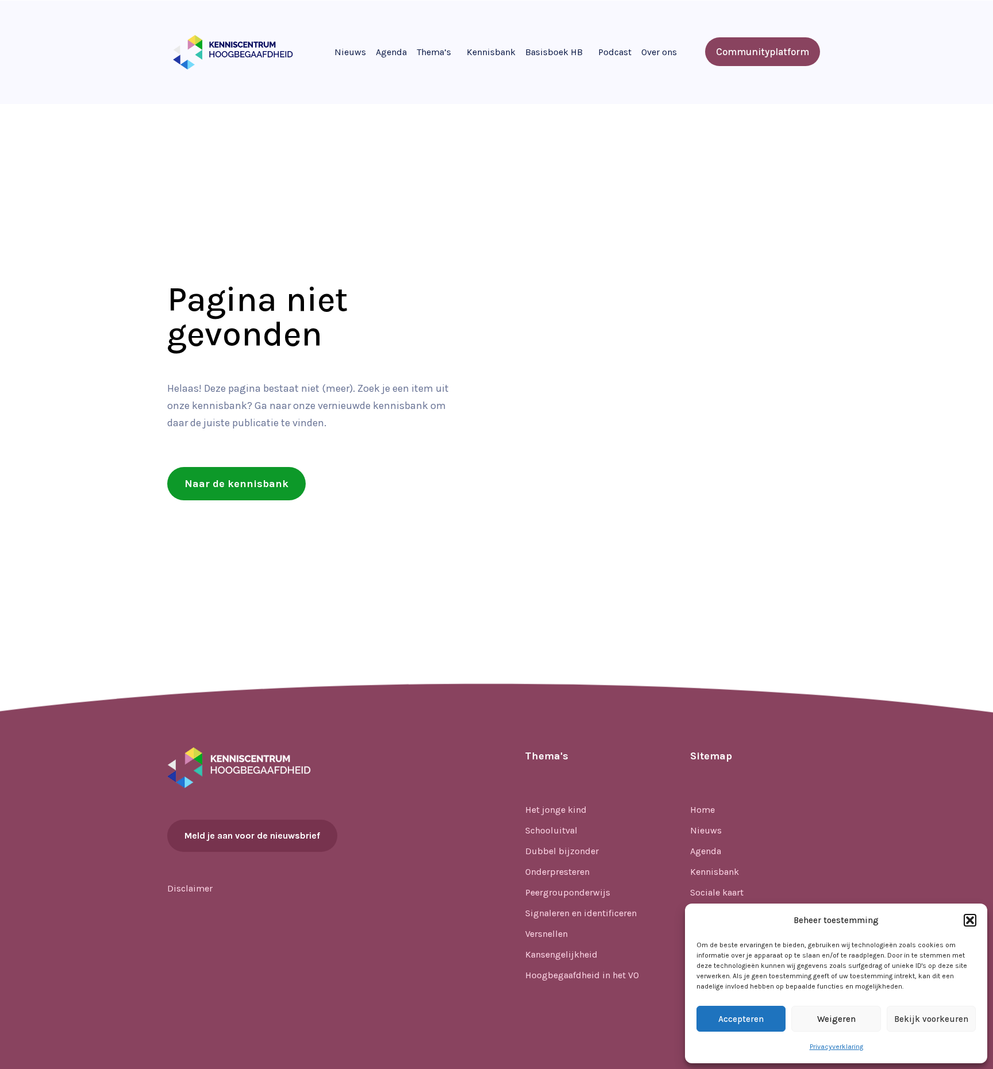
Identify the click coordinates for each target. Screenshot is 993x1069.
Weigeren (836, 1019)
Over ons (659, 52)
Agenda (391, 52)
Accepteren (741, 1019)
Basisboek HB (554, 52)
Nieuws (350, 52)
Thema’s (434, 52)
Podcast (615, 52)
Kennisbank (491, 52)
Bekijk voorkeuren (931, 1019)
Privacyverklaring (836, 1047)
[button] (970, 920)
